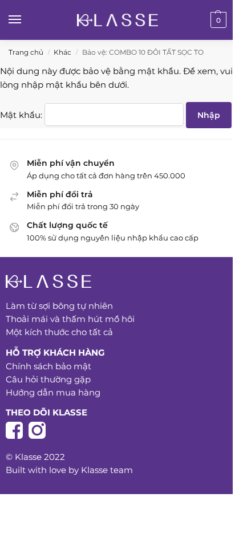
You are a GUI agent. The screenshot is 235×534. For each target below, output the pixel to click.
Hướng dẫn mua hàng (54, 392)
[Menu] (26, 19)
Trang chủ (26, 52)
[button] (217, 20)
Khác (62, 52)
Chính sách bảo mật (48, 366)
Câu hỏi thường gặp (48, 379)
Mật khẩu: (22, 114)
